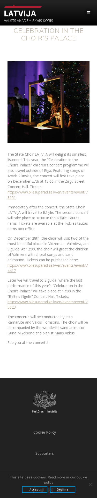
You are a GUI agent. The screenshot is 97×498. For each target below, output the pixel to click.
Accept (34, 489)
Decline (62, 489)
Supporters (44, 453)
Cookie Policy (44, 432)
